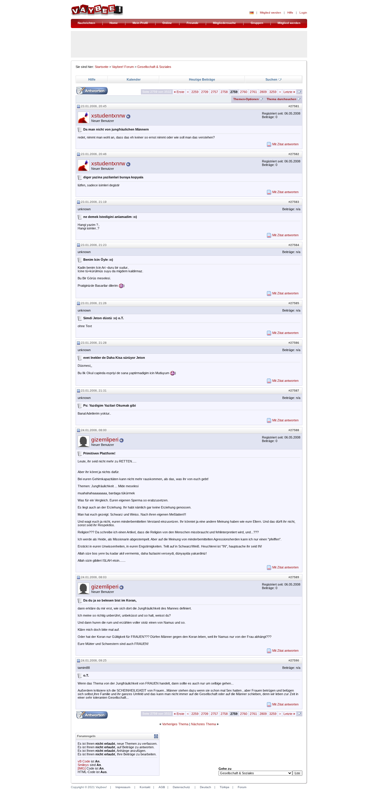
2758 (224, 92)
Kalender (134, 79)
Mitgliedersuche (224, 23)
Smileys (83, 765)
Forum (242, 787)
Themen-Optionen (246, 99)
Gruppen (257, 23)
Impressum (122, 787)
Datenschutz (181, 787)
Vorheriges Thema (175, 724)
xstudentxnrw (108, 116)
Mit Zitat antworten (285, 144)
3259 (272, 92)
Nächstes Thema (203, 724)
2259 (194, 92)
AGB (162, 787)
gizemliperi (104, 439)
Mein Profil (140, 23)
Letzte (289, 92)
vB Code (84, 761)
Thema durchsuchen (281, 99)
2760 (243, 92)
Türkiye (224, 787)
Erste (179, 92)
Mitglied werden (270, 12)
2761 (253, 92)
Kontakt (145, 787)
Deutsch (205, 787)
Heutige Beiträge (202, 79)
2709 (204, 92)
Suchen (271, 79)
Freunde (192, 23)
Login (303, 12)
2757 (214, 92)
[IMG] (82, 768)
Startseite (101, 67)
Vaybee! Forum (123, 67)
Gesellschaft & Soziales (154, 67)
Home (114, 23)
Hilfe (290, 12)
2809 (263, 92)
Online (167, 23)
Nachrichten (86, 23)
